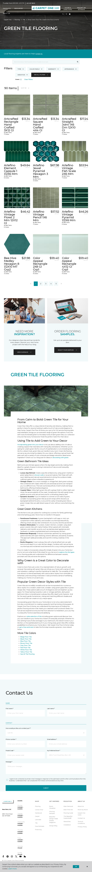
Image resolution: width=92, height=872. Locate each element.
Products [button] (7, 8)
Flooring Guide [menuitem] (68, 813)
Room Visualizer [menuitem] (52, 807)
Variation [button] (21, 75)
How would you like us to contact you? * (18, 728)
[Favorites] (66, 14)
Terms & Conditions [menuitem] (81, 822)
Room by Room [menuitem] (83, 809)
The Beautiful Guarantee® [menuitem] (68, 817)
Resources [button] (18, 8)
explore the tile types (66, 552)
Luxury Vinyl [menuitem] (39, 809)
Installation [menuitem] (67, 825)
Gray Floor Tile (25, 645)
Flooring (17, 19)
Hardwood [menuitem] (38, 813)
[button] (63, 14)
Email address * (52, 739)
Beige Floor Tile (26, 637)
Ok (76, 866)
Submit (46, 788)
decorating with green (60, 457)
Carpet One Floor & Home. (15, 860)
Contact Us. (39, 54)
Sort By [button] (24, 88)
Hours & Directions (68, 8)
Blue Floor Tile (25, 641)
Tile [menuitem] (36, 823)
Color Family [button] (35, 69)
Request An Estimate (81, 8)
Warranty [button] (52, 69)
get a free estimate (26, 627)
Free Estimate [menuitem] (39, 826)
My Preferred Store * (53, 750)
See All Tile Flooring (27, 654)
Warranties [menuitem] (67, 821)
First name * (9, 708)
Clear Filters (28, 79)
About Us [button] (6, 13)
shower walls (39, 475)
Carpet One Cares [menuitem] (81, 814)
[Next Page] (61, 283)
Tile (24, 19)
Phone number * (11, 739)
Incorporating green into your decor (30, 444)
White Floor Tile (26, 650)
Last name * (51, 708)
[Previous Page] (31, 283)
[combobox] (44, 62)
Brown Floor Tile (26, 643)
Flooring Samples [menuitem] (52, 812)
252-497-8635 (30, 3)
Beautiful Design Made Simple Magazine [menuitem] (53, 819)
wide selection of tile (33, 616)
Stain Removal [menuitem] (68, 806)
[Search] (77, 62)
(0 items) (69, 14)
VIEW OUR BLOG (22, 352)
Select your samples (66, 350)
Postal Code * (10, 750)
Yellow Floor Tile (26, 652)
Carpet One (8, 19)
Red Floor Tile (25, 647)
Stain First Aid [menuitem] (68, 809)
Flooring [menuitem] (37, 806)
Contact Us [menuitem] (81, 818)
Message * (9, 761)
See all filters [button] (39, 75)
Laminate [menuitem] (38, 819)
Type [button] (19, 69)
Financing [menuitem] (38, 829)
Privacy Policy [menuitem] (82, 827)
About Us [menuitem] (81, 806)
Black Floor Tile (25, 639)
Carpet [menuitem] (37, 816)
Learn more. (12, 869)
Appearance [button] (69, 69)
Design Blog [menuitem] (53, 826)
